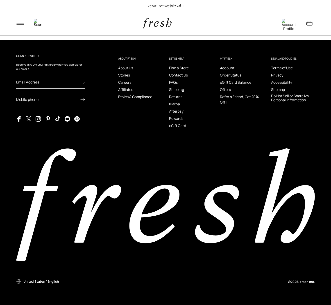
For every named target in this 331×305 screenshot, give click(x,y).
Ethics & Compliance (135, 96)
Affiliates (125, 89)
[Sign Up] (82, 82)
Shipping (176, 89)
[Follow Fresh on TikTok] (57, 118)
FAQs (173, 82)
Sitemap (278, 89)
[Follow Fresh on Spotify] (77, 118)
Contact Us (178, 75)
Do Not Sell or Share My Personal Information (290, 98)
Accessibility (281, 82)
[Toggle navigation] (20, 23)
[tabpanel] (165, 5)
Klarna (174, 104)
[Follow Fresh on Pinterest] (48, 118)
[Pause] (309, 5)
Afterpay (176, 111)
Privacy (277, 75)
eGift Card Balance (235, 82)
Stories (124, 75)
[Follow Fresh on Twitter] (28, 118)
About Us (125, 67)
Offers (225, 89)
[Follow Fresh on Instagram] (38, 118)
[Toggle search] (38, 23)
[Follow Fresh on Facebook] (19, 118)
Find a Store (179, 67)
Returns (176, 96)
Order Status (230, 75)
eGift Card (177, 125)
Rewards (176, 118)
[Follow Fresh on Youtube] (67, 118)
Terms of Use (282, 67)
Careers (124, 82)
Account (227, 67)
